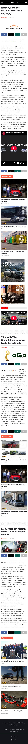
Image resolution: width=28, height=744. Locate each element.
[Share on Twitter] (11, 34)
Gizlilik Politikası (20, 723)
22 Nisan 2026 (5, 228)
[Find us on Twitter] (13, 740)
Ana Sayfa (5, 723)
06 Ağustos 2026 (5, 462)
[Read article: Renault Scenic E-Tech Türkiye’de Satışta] (14, 215)
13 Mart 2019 (11, 17)
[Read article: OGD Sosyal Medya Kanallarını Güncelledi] (14, 449)
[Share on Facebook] (4, 34)
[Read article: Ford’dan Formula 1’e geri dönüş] (14, 675)
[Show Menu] (2, 2)
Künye (9, 723)
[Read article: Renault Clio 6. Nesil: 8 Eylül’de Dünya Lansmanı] (14, 240)
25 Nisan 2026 (5, 663)
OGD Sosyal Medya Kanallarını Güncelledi (13, 460)
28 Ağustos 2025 (5, 255)
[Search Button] (26, 2)
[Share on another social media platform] (24, 34)
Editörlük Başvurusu (14, 725)
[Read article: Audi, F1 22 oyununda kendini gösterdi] (14, 700)
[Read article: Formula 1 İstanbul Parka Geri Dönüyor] (14, 650)
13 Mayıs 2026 (5, 515)
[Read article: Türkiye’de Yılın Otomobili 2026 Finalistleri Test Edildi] (14, 500)
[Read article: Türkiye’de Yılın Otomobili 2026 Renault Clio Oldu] (14, 188)
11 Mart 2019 (11, 347)
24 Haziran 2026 (5, 203)
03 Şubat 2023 (5, 688)
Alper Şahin (4, 17)
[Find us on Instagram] (15, 740)
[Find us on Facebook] (11, 740)
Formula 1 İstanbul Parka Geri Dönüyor (12, 661)
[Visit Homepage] (14, 2)
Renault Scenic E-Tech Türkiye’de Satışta (13, 226)
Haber (3, 196)
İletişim (14, 723)
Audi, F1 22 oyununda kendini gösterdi (12, 711)
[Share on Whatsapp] (18, 34)
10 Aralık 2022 (5, 713)
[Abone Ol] (13, 41)
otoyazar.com (15, 736)
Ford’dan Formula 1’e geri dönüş (11, 686)
